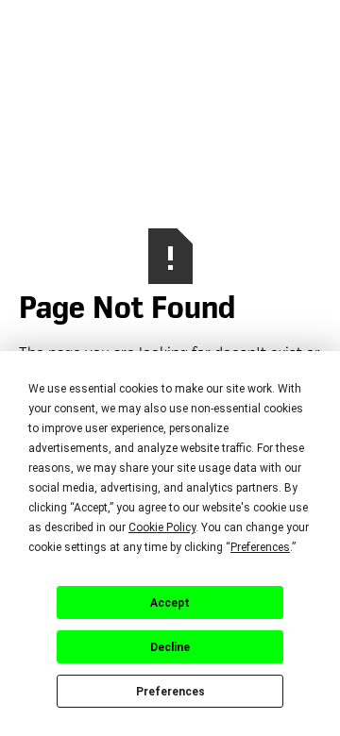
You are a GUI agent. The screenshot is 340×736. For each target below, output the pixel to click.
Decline (170, 647)
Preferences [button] (260, 547)
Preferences (170, 691)
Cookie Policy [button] (162, 527)
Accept (170, 603)
